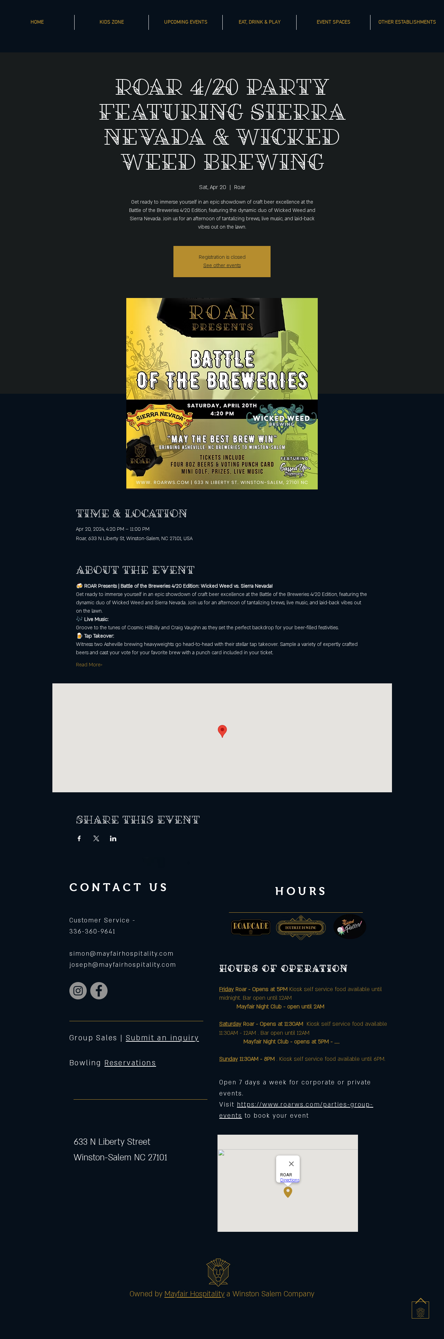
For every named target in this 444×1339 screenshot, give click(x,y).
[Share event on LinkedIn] (113, 838)
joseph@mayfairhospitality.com (122, 965)
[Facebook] (99, 990)
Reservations (130, 1063)
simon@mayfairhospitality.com (121, 954)
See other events (222, 265)
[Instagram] (78, 990)
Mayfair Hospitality (194, 1294)
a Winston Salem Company (270, 1294)
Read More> (89, 665)
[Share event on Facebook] (79, 838)
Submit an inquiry (162, 1038)
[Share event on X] (96, 838)
